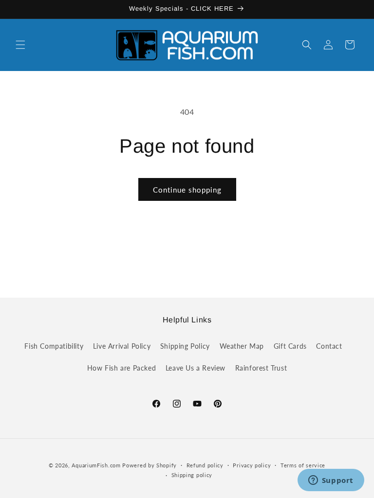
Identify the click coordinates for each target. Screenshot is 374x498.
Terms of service (302, 465)
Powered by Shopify (149, 465)
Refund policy (205, 465)
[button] (20, 44)
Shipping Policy (185, 346)
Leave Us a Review (195, 368)
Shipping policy (192, 475)
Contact (329, 346)
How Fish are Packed (121, 368)
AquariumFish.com (96, 465)
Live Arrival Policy (121, 346)
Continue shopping (187, 189)
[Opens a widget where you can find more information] (330, 481)
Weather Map (242, 346)
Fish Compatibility (53, 346)
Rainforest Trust (261, 368)
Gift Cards (290, 346)
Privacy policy (252, 465)
